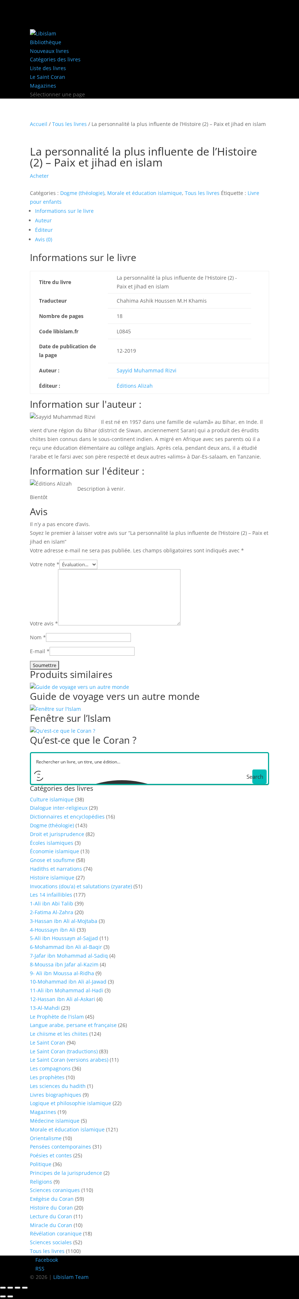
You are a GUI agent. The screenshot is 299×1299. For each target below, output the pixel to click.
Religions (41, 1181)
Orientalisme (46, 1138)
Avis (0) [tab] (43, 239)
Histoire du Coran (51, 1207)
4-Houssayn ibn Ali (52, 929)
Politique (40, 1164)
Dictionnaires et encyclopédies (67, 816)
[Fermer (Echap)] (25, 1288)
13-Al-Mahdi (45, 1007)
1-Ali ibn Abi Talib (51, 903)
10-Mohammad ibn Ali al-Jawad (68, 981)
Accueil (38, 123)
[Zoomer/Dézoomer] (3, 1288)
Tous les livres (69, 123)
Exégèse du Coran (52, 1198)
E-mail (40, 651)
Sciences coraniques (55, 1190)
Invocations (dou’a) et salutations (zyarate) (81, 886)
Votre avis (44, 623)
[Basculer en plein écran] (10, 1288)
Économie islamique (54, 851)
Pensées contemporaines (60, 1146)
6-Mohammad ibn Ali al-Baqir (66, 946)
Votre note (44, 564)
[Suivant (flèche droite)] (10, 1296)
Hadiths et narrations (56, 868)
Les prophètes (47, 1077)
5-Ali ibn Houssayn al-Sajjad (64, 938)
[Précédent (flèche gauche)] (3, 1296)
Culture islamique (52, 799)
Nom (38, 637)
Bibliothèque (45, 42)
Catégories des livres (55, 59)
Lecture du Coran (51, 1216)
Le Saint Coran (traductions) (64, 1051)
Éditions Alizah (135, 385)
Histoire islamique (52, 877)
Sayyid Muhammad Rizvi (146, 370)
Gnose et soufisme (52, 860)
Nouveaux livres (49, 50)
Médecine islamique (54, 1120)
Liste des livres (48, 68)
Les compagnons (50, 1068)
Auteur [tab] (43, 220)
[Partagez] (17, 1288)
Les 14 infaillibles (51, 894)
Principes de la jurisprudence (66, 1172)
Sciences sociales (51, 1242)
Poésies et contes (51, 1155)
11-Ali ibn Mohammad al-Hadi (66, 990)
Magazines (43, 85)
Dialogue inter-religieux (59, 807)
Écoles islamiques (51, 842)
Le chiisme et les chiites (59, 1033)
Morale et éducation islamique (144, 192)
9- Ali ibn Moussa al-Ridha (62, 973)
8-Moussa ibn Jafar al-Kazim (64, 964)
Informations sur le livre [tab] (64, 210)
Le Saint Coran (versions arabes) (69, 1059)
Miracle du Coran (51, 1225)
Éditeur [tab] (44, 229)
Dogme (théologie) (82, 192)
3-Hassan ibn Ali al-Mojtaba (63, 920)
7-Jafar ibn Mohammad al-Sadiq (69, 955)
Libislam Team (71, 1276)
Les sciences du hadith (58, 1085)
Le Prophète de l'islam (57, 1016)
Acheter (39, 175)
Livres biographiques (55, 1094)
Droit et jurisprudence (57, 834)
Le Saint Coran (47, 76)
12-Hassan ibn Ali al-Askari (62, 999)
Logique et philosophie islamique (70, 1103)
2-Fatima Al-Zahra (51, 912)
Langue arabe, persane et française (73, 1025)
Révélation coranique (56, 1233)
